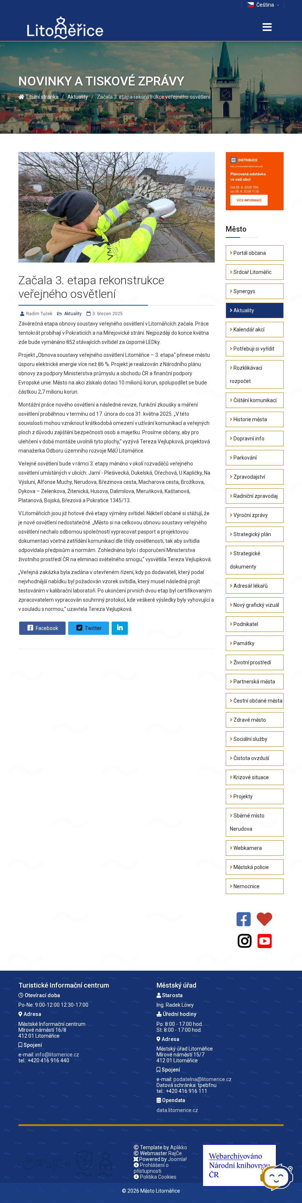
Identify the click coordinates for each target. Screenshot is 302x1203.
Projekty (242, 796)
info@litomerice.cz (57, 1055)
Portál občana (249, 253)
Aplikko (178, 1147)
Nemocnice (246, 886)
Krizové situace (250, 777)
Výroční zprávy (250, 515)
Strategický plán (251, 534)
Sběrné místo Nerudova (247, 822)
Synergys (243, 291)
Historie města (249, 419)
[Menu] (267, 28)
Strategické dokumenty (245, 560)
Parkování (244, 458)
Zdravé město (249, 720)
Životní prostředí (251, 662)
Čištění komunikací (254, 400)
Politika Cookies (158, 1177)
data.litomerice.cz (177, 1110)
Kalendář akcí (248, 330)
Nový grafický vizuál (255, 605)
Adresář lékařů (250, 586)
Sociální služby (249, 739)
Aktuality (73, 313)
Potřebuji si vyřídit (253, 349)
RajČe (175, 1153)
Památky (243, 643)
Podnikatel (245, 624)
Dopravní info (248, 439)
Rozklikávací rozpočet (246, 374)
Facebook (46, 628)
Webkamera (247, 848)
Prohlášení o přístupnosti (151, 1168)
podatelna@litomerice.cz (202, 1079)
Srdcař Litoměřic (251, 272)
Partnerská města (253, 682)
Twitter (93, 628)
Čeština (265, 5)
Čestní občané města (257, 701)
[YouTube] (264, 941)
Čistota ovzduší (250, 758)
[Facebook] (243, 920)
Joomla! (177, 1159)
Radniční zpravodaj (255, 496)
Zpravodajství (248, 477)
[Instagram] (244, 941)
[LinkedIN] (120, 628)
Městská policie (250, 867)
